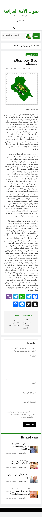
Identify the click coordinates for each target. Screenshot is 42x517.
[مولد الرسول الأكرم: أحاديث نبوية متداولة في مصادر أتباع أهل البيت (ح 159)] (30, 37)
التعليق (33, 356)
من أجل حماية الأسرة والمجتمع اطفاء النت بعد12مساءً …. (21, 446)
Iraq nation (23, 453)
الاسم (33, 383)
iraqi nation (26, 68)
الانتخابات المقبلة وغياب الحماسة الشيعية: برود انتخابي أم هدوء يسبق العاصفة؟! (17, 491)
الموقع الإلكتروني (29, 402)
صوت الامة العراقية (21, 11)
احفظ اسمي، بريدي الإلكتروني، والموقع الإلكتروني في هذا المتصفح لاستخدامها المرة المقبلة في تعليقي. (21, 414)
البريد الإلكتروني (29, 393)
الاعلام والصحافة (31, 55)
